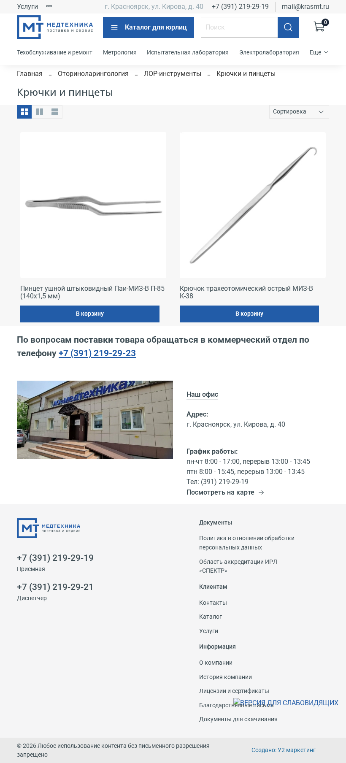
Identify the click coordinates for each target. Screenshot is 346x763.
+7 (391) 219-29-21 (55, 587)
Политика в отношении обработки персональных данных (247, 543)
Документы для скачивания (238, 719)
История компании (225, 677)
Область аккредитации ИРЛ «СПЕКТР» (238, 566)
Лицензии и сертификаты (234, 691)
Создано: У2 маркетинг (283, 750)
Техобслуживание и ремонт (54, 52)
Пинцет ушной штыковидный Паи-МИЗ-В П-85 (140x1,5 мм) (92, 292)
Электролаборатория (269, 52)
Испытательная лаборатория (188, 52)
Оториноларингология (93, 74)
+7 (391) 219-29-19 (240, 7)
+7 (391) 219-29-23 (97, 353)
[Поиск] (288, 27)
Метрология (120, 52)
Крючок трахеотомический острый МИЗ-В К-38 (246, 292)
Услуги (27, 7)
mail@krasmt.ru (305, 7)
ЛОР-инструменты (172, 74)
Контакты (213, 602)
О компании (215, 662)
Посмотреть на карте (220, 492)
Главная (30, 74)
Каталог (210, 616)
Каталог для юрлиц (156, 27)
